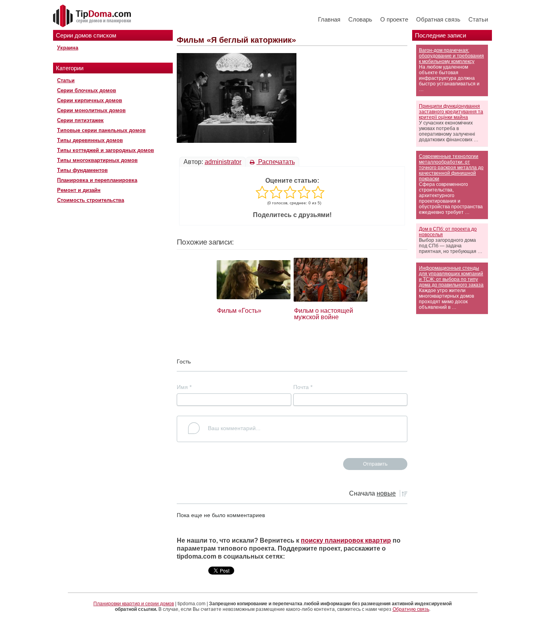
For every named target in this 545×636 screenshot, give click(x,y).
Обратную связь (411, 609)
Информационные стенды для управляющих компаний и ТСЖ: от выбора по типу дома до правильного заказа (451, 276)
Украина (67, 48)
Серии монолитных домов (91, 110)
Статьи (478, 19)
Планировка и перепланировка (97, 180)
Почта (302, 387)
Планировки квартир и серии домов (133, 603)
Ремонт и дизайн (79, 190)
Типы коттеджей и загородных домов (105, 150)
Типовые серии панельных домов (101, 130)
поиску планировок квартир (346, 540)
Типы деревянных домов (90, 140)
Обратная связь (438, 19)
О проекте (394, 19)
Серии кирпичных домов (89, 100)
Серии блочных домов (86, 90)
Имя (184, 387)
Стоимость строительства (90, 200)
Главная (329, 19)
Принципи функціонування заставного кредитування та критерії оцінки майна (451, 111)
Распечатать (276, 161)
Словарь (360, 19)
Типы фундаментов (82, 170)
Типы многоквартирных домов (97, 160)
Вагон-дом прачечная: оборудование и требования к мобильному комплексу (451, 55)
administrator (223, 161)
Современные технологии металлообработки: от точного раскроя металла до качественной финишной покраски (451, 168)
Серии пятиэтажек (80, 120)
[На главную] (93, 16)
